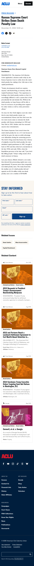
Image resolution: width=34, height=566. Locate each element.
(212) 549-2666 (5, 47)
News (3, 521)
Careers (4, 480)
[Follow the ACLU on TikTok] (18, 464)
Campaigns (5, 506)
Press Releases (7, 13)
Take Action (22, 487)
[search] (30, 554)
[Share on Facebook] (2, 34)
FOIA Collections (7, 513)
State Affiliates (6, 495)
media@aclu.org (5, 45)
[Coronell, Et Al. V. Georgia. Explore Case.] (17, 422)
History (3, 491)
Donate (28, 4)
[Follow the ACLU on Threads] (22, 464)
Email (4, 208)
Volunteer (21, 491)
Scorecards (5, 528)
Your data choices (6, 547)
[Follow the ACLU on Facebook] (3, 464)
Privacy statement (17, 544)
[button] (10, 33)
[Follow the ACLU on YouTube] (8, 464)
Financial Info (6, 487)
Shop (20, 483)
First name (6, 200)
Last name (19, 200)
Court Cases (5, 510)
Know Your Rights (7, 517)
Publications (5, 525)
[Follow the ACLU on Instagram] (13, 464)
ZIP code (5, 215)
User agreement (5, 544)
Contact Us (5, 483)
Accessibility (16, 547)
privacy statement (25, 224)
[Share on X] (6, 34)
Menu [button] (20, 4)
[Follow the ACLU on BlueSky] (27, 464)
